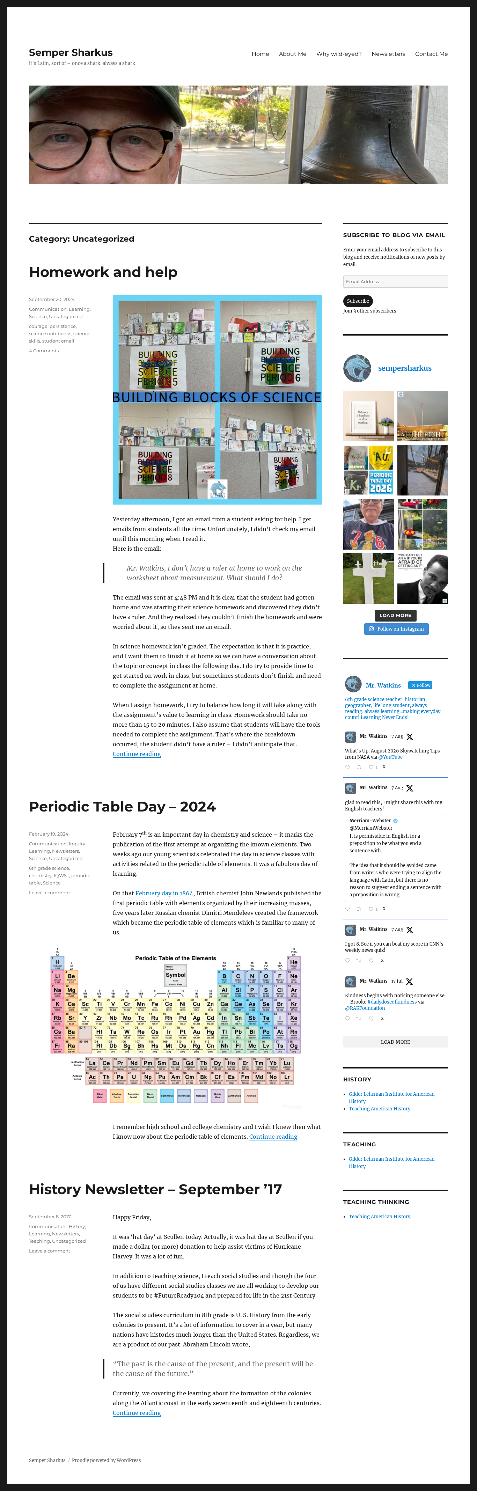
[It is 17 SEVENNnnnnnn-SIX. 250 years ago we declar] (368, 524)
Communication (48, 309)
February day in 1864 (164, 893)
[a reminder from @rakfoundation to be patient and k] (368, 416)
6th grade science (49, 868)
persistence (63, 326)
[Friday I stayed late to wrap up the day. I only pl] (422, 416)
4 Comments (44, 350)
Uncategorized (66, 316)
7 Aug (397, 736)
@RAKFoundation (365, 1008)
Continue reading (137, 753)
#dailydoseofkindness (392, 1002)
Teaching (39, 1241)
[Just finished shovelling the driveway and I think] (422, 470)
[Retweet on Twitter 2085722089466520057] (360, 961)
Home (260, 54)
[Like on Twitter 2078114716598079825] (373, 1018)
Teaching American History (379, 1109)
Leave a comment (49, 892)
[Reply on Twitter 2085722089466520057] (348, 961)
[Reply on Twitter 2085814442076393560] (348, 767)
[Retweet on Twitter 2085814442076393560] (360, 767)
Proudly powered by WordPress (106, 1460)
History (77, 1226)
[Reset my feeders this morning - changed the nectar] (422, 524)
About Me (293, 54)
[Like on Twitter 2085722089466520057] (373, 961)
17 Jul (397, 981)
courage (38, 326)
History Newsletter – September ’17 (155, 1189)
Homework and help (103, 271)
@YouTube (390, 757)
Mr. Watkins (374, 736)
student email (58, 341)
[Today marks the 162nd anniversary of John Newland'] (368, 470)
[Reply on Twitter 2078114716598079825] (348, 1018)
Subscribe (358, 301)
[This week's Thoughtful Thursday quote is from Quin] (422, 578)
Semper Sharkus (71, 52)
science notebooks (50, 333)
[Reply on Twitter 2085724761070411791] (348, 909)
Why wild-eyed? (339, 54)
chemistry (40, 875)
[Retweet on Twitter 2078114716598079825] (360, 1018)
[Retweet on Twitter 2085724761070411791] (360, 909)
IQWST (61, 875)
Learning (79, 309)
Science (38, 316)
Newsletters (388, 54)
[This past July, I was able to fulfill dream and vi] (368, 578)
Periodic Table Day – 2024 (122, 806)
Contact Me (431, 54)
